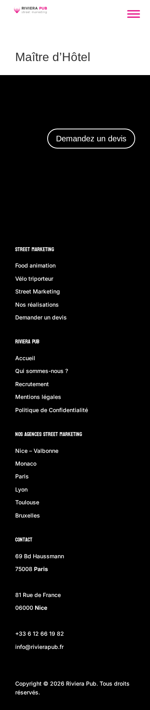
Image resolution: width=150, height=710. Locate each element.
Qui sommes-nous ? (41, 370)
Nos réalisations (37, 304)
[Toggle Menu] (133, 14)
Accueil (25, 358)
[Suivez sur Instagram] (76, 206)
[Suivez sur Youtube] (123, 206)
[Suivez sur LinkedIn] (99, 206)
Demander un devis (41, 317)
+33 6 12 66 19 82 (39, 633)
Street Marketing (34, 249)
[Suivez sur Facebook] (52, 206)
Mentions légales (38, 396)
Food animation (35, 265)
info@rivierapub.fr (39, 646)
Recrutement (32, 384)
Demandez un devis (91, 138)
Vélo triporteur (34, 278)
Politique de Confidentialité (51, 410)
